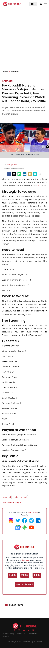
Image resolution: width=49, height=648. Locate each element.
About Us (21, 633)
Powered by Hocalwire (32, 641)
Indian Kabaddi (20, 497)
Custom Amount (24, 584)
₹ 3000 (24, 575)
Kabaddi (7, 80)
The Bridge (33, 512)
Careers (5, 636)
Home (5, 71)
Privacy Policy (8, 633)
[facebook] (9, 174)
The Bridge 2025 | (15, 641)
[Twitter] (14, 174)
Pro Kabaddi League (12, 502)
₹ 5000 (12, 575)
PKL (39, 185)
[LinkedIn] (25, 174)
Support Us (32, 633)
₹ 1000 (37, 575)
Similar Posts (16, 605)
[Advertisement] (24, 40)
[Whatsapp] (19, 174)
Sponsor (25, 560)
